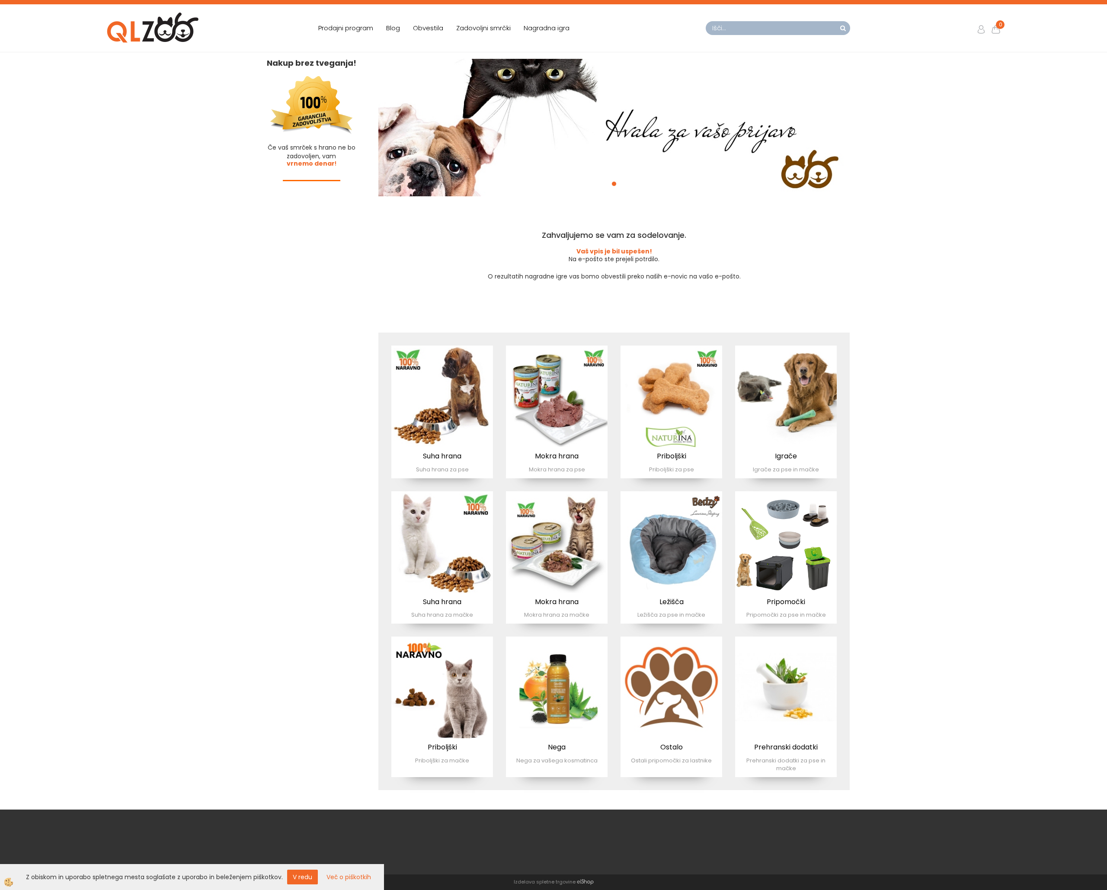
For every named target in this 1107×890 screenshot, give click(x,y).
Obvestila (428, 27)
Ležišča (671, 602)
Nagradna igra (546, 27)
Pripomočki (786, 602)
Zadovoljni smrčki (483, 27)
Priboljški (671, 456)
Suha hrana (442, 456)
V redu (302, 877)
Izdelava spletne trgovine (545, 881)
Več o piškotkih (348, 877)
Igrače (786, 456)
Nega (557, 747)
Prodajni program (345, 27)
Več (442, 393)
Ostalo (671, 747)
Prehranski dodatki (786, 747)
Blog (393, 27)
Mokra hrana (557, 456)
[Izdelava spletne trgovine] (585, 881)
